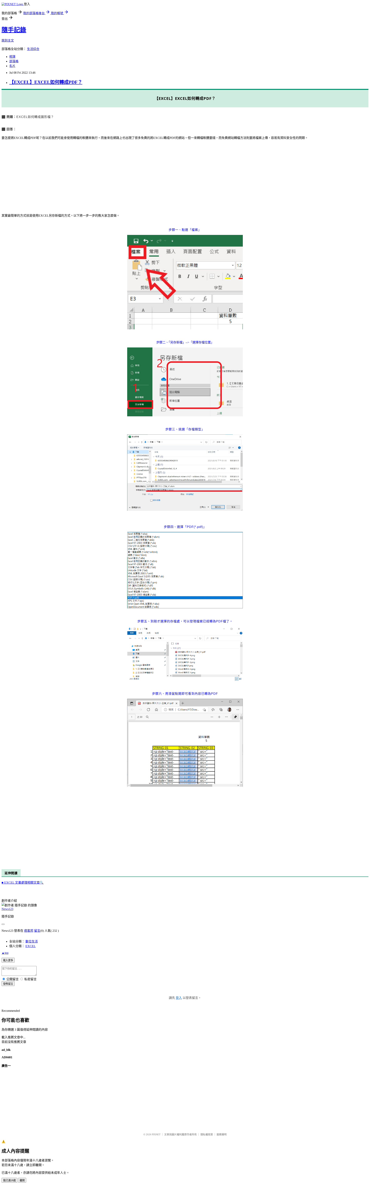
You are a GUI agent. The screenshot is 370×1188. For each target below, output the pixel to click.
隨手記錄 (14, 29)
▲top (5, 952)
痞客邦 (28, 930)
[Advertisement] (117, 176)
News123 (7, 909)
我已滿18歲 (9, 1180)
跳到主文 (8, 40)
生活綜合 (33, 49)
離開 (22, 1180)
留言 (37, 930)
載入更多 (8, 960)
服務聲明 (222, 1134)
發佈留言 (8, 983)
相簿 (12, 56)
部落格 (13, 61)
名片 (12, 66)
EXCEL (30, 946)
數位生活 (31, 941)
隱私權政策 (206, 1134)
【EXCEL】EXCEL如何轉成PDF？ (45, 82)
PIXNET (156, 1134)
